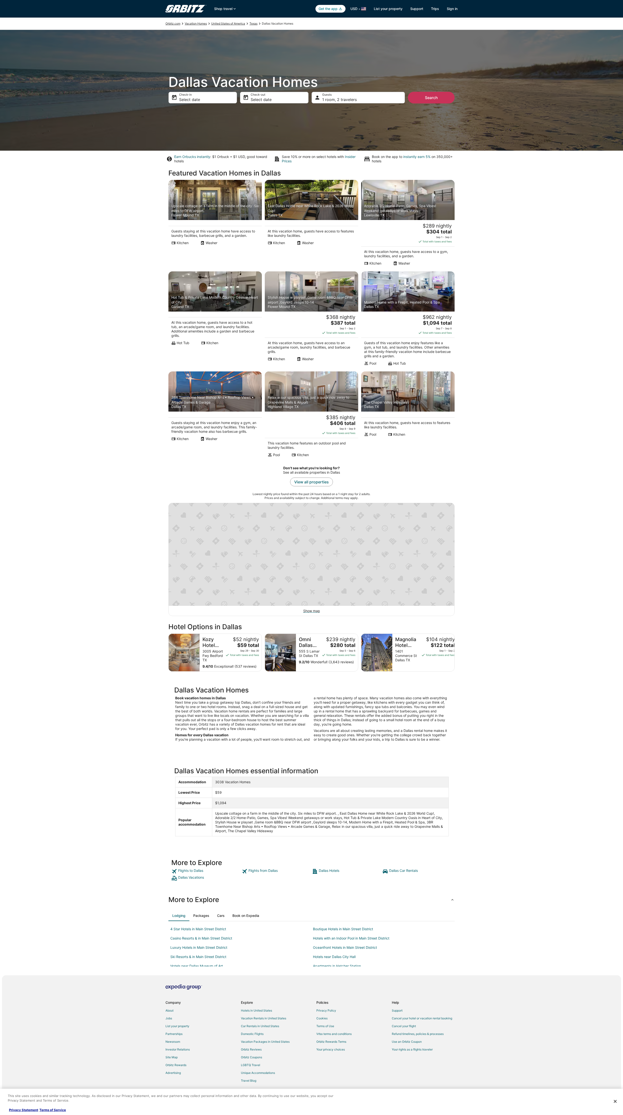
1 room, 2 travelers (339, 99)
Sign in (452, 9)
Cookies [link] (322, 1018)
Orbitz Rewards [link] (175, 1065)
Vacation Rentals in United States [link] (263, 1018)
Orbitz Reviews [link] (251, 1049)
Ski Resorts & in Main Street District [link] (198, 957)
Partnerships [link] (174, 1034)
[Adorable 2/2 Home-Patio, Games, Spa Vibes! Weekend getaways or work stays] (408, 224)
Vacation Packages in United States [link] (265, 1041)
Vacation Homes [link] (196, 23)
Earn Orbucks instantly (192, 157)
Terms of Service (52, 1110)
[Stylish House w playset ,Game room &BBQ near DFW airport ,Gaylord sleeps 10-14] (311, 320)
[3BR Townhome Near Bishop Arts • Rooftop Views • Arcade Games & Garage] (215, 415)
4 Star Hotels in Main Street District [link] (198, 929)
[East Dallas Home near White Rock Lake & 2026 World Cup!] (311, 224)
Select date (189, 99)
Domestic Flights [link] (252, 1034)
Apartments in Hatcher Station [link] (337, 966)
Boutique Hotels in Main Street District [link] (343, 929)
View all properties (311, 481)
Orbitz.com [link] (172, 23)
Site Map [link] (171, 1057)
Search (431, 97)
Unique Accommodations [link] (258, 1073)
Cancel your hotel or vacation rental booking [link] (422, 1018)
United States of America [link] (228, 23)
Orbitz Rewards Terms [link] (331, 1041)
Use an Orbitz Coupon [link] (407, 1041)
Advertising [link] (173, 1073)
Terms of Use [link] (325, 1026)
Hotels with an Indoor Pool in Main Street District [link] (351, 938)
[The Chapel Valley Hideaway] (408, 415)
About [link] (169, 1010)
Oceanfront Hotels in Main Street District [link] (345, 947)
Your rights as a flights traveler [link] (412, 1049)
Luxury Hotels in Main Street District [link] (198, 947)
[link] (206, 871)
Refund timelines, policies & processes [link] (418, 1034)
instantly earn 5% (417, 157)
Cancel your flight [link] (404, 1026)
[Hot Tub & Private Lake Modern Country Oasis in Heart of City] (215, 320)
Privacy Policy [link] (326, 1010)
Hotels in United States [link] (256, 1010)
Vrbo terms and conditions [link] (334, 1034)
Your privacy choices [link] (330, 1049)
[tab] (178, 915)
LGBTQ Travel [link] (250, 1065)
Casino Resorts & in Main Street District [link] (201, 938)
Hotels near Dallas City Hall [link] (334, 957)
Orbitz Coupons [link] (251, 1057)
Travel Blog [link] (248, 1080)
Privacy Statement (23, 1110)
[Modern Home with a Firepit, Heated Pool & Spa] (408, 320)
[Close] (615, 1101)
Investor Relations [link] (177, 1049)
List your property (388, 9)
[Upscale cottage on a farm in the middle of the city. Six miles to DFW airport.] (215, 224)
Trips (435, 9)
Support (416, 9)
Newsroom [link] (172, 1041)
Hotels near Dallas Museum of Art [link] (196, 966)
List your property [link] (177, 1026)
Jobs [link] (168, 1018)
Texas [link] (253, 23)
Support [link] (397, 1010)
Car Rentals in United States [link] (260, 1026)
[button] (311, 899)
